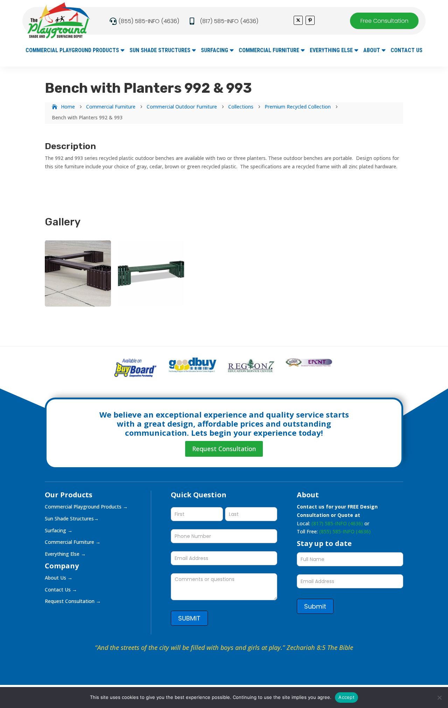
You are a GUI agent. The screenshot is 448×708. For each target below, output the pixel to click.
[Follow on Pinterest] (310, 20)
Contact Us (406, 51)
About (371, 51)
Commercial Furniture (269, 51)
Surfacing (214, 51)
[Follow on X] (298, 20)
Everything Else (331, 51)
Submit (315, 606)
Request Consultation (224, 448)
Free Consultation (384, 21)
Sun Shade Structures (160, 51)
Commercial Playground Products (72, 51)
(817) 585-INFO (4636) (229, 21)
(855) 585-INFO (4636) (148, 21)
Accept (346, 697)
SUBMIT (189, 618)
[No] (439, 697)
